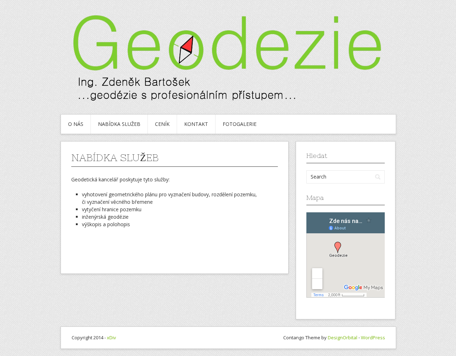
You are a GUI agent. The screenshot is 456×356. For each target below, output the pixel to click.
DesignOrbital (342, 337)
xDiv (111, 337)
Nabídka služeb (119, 124)
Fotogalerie (239, 124)
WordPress (373, 337)
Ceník (162, 124)
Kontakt (196, 124)
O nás (75, 124)
